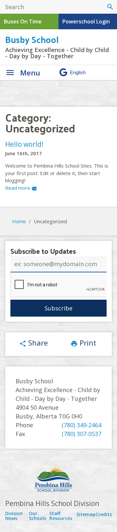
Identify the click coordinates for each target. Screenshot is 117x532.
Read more (20, 187)
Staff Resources (60, 516)
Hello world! (24, 144)
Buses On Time (23, 21)
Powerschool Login (86, 21)
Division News (14, 516)
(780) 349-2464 (81, 425)
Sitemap (86, 514)
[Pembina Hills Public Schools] (58, 479)
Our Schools (37, 516)
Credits (104, 514)
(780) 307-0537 (81, 434)
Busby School (31, 39)
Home (19, 221)
